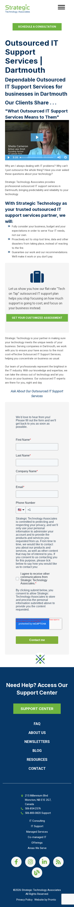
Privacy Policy (24, 899)
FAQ (37, 724)
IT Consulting (37, 820)
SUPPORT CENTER (37, 709)
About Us (37, 733)
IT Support (37, 826)
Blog (37, 750)
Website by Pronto (45, 899)
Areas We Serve (37, 848)
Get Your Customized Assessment (37, 317)
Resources (37, 759)
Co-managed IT (37, 837)
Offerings (37, 842)
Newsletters (37, 742)
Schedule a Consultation (37, 26)
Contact (37, 768)
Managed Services (37, 831)
